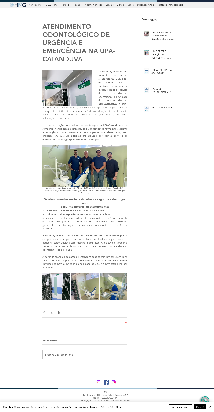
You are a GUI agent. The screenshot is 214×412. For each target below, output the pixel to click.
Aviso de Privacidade (111, 407)
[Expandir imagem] (56, 286)
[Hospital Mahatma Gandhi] (98, 382)
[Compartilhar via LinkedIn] (59, 312)
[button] (170, 5)
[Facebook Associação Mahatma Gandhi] (106, 382)
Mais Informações (180, 407)
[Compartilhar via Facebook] (43, 312)
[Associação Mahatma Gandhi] (113, 382)
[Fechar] (210, 406)
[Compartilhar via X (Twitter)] (51, 312)
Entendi (200, 407)
